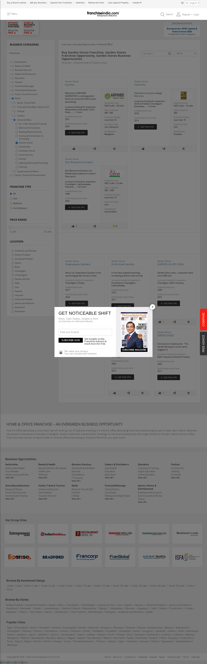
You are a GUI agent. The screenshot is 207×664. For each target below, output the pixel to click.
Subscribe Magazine (134, 350)
